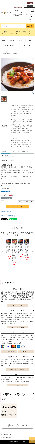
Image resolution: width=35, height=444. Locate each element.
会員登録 (30, 3)
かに (12, 33)
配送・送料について (18, 305)
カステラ (21, 40)
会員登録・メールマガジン (17, 356)
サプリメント (9, 45)
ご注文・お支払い (17, 332)
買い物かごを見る (30, 20)
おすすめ (27, 45)
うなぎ (12, 40)
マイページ (28, 13)
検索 (28, 26)
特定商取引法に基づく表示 (8, 434)
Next (32, 251)
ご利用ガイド (32, 13)
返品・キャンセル (17, 310)
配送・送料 (17, 289)
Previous (2, 252)
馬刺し (4, 40)
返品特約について (6, 211)
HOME (2, 52)
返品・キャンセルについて (18, 327)
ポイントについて (17, 374)
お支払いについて (26, 351)
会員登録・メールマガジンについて (18, 369)
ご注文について (10, 351)
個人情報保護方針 (6, 438)
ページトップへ (32, 440)
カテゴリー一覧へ (18, 228)
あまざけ (30, 40)
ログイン (30, 6)
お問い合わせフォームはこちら (17, 425)
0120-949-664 (8, 409)
